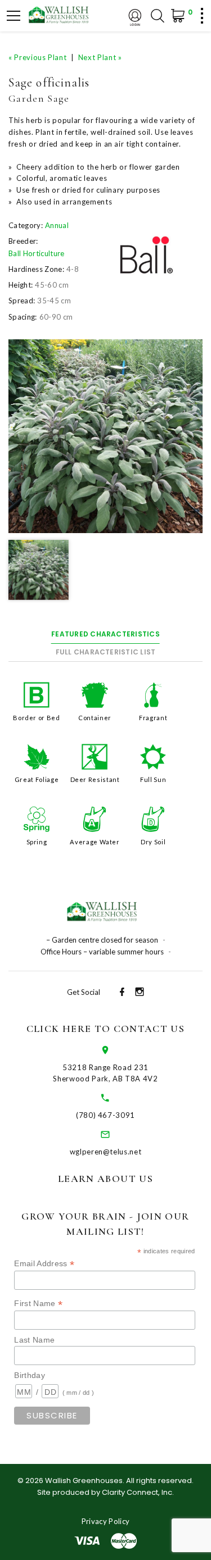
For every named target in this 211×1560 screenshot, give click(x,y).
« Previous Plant (37, 57)
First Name (38, 1303)
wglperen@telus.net (106, 1151)
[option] (105, 436)
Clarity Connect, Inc (137, 1492)
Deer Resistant (95, 779)
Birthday (29, 1375)
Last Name (34, 1339)
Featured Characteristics (105, 634)
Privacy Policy (106, 1521)
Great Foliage (37, 779)
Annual (57, 225)
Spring (36, 841)
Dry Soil (153, 841)
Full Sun (153, 779)
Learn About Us (105, 1178)
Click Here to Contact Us (105, 1028)
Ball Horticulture (36, 253)
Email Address (44, 1263)
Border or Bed (36, 717)
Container (94, 717)
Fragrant (153, 717)
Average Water (94, 841)
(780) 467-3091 (105, 1115)
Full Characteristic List (106, 652)
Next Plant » (100, 57)
